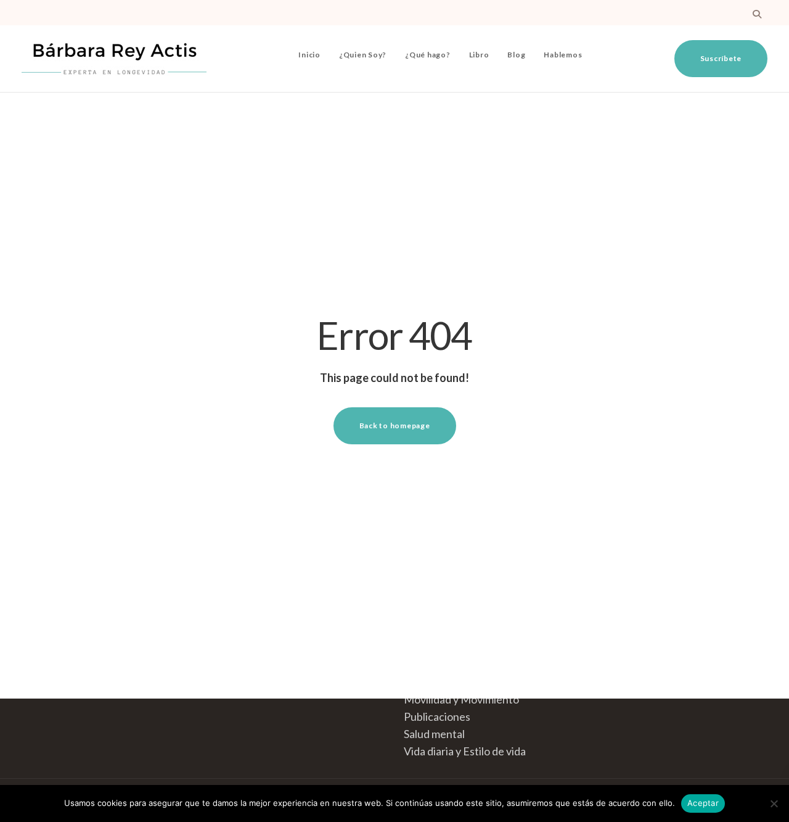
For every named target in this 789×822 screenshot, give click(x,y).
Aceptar (703, 803)
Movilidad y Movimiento (461, 699)
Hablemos (563, 54)
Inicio (309, 54)
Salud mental (434, 734)
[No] (773, 803)
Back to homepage (394, 425)
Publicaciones (437, 716)
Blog (516, 54)
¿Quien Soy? (362, 54)
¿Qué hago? (428, 54)
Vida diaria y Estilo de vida (465, 751)
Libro (479, 54)
